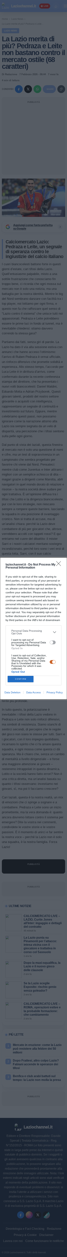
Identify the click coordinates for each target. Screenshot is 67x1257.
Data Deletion (12, 692)
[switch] (53, 642)
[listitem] (33, 632)
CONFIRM (20, 679)
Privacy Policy (55, 692)
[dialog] (33, 628)
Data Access (33, 692)
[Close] (59, 564)
